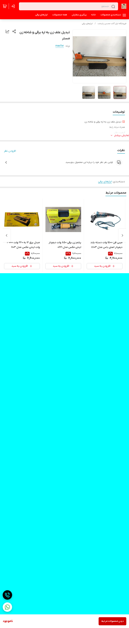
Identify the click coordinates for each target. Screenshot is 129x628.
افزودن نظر (10, 151)
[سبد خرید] (5, 6)
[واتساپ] (7, 607)
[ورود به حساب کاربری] (13, 6)
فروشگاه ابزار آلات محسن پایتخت (112, 23)
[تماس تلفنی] (7, 595)
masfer (59, 46)
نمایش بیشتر (121, 135)
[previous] (122, 235)
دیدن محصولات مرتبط (112, 621)
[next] (7, 235)
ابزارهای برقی (87, 23)
